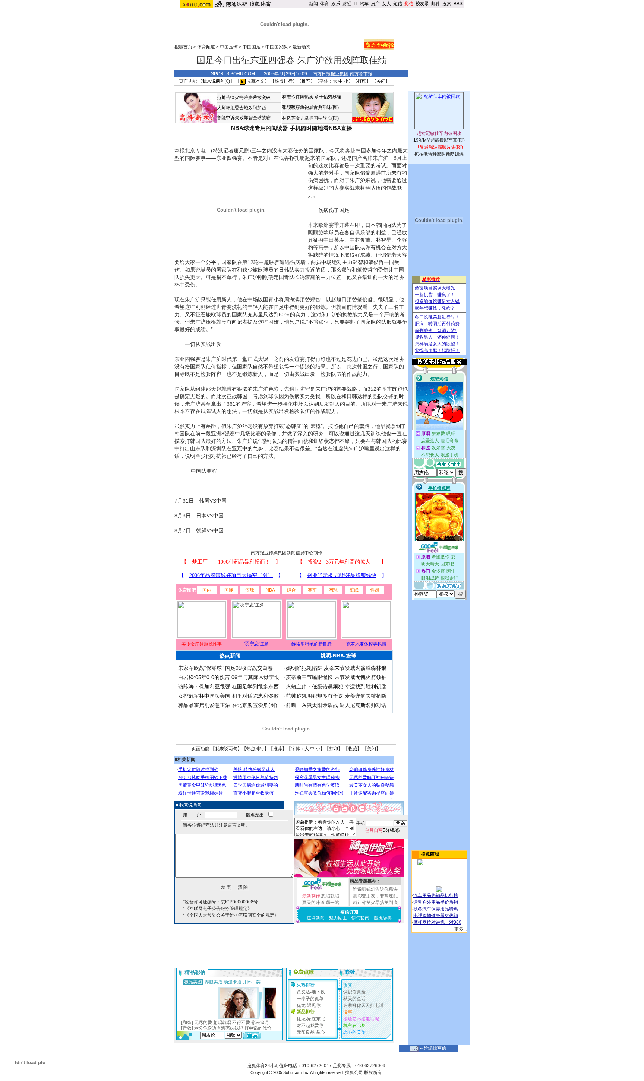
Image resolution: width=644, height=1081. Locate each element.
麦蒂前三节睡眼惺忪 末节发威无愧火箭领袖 (336, 677)
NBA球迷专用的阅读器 (259, 128)
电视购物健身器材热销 (435, 915)
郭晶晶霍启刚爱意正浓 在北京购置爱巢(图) (227, 705)
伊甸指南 (360, 917)
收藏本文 (255, 81)
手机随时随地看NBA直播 (321, 128)
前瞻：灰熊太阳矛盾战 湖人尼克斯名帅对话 (336, 705)
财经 (346, 3)
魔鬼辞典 (383, 917)
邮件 (435, 3)
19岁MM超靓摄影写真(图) (439, 140)
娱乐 (335, 3)
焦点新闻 (316, 917)
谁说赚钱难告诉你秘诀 (375, 889)
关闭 (380, 81)
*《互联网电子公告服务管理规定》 (217, 908)
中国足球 (229, 47)
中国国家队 (276, 47)
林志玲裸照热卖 (297, 96)
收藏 (352, 748)
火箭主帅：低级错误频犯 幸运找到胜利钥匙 (336, 687)
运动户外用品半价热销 (435, 902)
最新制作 (311, 895)
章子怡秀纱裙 (328, 96)
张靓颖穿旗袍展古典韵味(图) (310, 107)
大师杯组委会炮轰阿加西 (241, 107)
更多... (460, 929)
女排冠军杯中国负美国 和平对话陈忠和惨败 (228, 696)
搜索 (446, 3)
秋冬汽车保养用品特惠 (435, 909)
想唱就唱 (330, 895)
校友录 (422, 3)
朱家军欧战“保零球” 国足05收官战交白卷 (225, 668)
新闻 (313, 3)
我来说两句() (216, 81)
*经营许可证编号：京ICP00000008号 (220, 901)
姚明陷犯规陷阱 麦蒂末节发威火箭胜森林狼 (336, 668)
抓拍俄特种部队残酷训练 (439, 154)
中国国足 (252, 47)
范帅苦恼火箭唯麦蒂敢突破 (244, 97)
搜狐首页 (183, 47)
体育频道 (206, 47)
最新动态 (301, 47)
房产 (375, 3)
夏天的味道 (313, 902)
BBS (458, 3)
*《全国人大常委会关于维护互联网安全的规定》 (231, 915)
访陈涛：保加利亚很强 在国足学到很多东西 (228, 687)
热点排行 (284, 81)
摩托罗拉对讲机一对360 (437, 922)
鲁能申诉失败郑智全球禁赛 (244, 117)
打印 (361, 81)
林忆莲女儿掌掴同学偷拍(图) (310, 118)
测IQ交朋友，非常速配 (375, 895)
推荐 (306, 81)
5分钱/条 (382, 830)
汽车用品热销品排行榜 (435, 895)
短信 (397, 3)
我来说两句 (226, 748)
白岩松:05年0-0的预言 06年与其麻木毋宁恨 (228, 677)
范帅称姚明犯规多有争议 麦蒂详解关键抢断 (336, 696)
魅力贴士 (338, 917)
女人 (386, 3)
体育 (324, 3)
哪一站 (332, 902)
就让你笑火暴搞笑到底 (375, 902)
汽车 (364, 3)
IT (355, 3)
